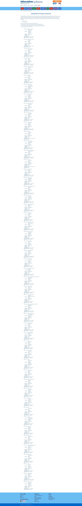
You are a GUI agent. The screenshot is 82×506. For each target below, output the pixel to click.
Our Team (50, 495)
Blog (35, 496)
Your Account (22, 497)
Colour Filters (36, 499)
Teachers (31, 5)
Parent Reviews (51, 497)
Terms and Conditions (52, 498)
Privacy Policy (51, 499)
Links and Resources (37, 497)
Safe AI (35, 500)
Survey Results (36, 501)
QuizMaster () (37, 5)
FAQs (21, 496)
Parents (21, 5)
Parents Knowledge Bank (38, 495)
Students (25, 5)
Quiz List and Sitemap (37, 498)
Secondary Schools (24, 21)
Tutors (29, 5)
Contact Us (21, 495)
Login (55, 3)
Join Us (57, 1)
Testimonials (50, 496)
